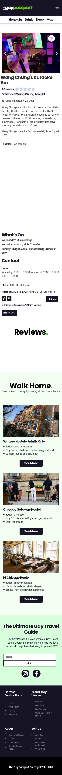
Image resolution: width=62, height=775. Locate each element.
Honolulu (15, 19)
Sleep (39, 19)
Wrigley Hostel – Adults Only (24, 441)
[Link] (4, 298)
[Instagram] (9, 298)
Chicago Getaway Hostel (22, 509)
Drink (29, 19)
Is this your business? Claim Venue (21, 305)
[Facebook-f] (37, 673)
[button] (57, 8)
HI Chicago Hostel (16, 577)
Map (50, 19)
